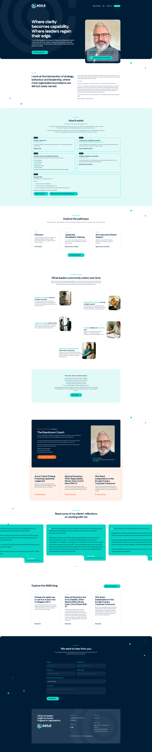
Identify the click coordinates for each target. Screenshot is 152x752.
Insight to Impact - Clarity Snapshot (101, 725)
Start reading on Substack (45, 457)
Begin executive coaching (71, 246)
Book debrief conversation (85, 164)
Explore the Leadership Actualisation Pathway (62, 194)
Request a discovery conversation (101, 57)
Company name (80, 662)
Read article (38, 624)
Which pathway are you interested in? (55, 678)
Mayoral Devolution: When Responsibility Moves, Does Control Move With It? (74, 480)
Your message (50, 686)
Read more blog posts (111, 586)
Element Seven (89, 736)
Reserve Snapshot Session (85, 148)
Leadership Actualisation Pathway (75, 236)
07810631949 (73, 720)
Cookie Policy (96, 718)
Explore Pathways (97, 6)
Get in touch (75, 395)
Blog (103, 6)
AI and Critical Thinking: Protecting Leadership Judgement (45, 479)
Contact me (109, 6)
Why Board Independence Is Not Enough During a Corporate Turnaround (105, 480)
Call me (117, 6)
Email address (50, 670)
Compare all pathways (75, 255)
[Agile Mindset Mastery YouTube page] (72, 727)
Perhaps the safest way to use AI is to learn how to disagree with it (45, 600)
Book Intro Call (37, 148)
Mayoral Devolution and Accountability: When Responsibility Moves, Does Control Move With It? (76, 602)
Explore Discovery (40, 194)
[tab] (75, 566)
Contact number (80, 670)
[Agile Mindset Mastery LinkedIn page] (70, 727)
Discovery (39, 234)
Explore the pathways (38, 52)
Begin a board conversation (103, 246)
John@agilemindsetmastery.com (77, 718)
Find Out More (38, 246)
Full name (49, 662)
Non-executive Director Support (106, 236)
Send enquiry (52, 698)
